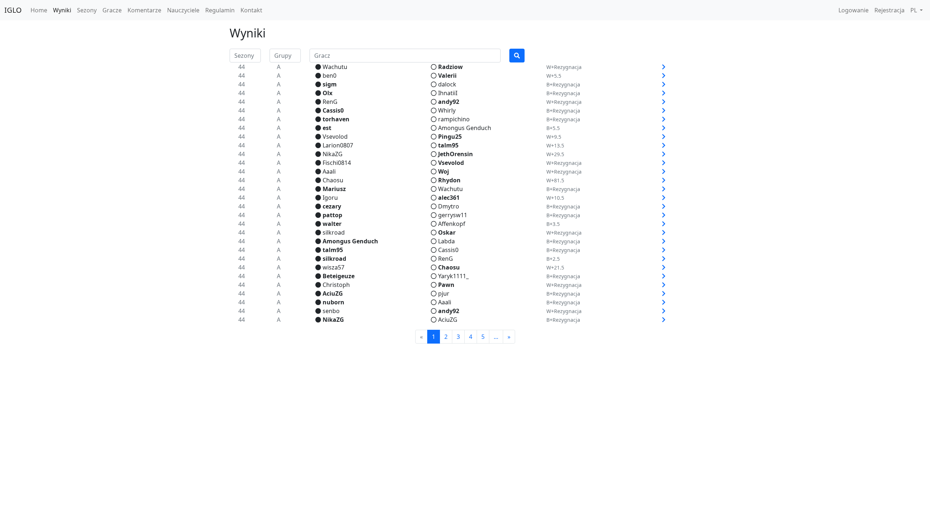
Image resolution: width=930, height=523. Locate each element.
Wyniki (62, 10)
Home (39, 10)
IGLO (13, 10)
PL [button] (914, 10)
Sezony (87, 10)
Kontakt (251, 10)
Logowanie (853, 10)
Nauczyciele (183, 10)
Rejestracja (889, 10)
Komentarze (144, 10)
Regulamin (220, 10)
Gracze (112, 10)
